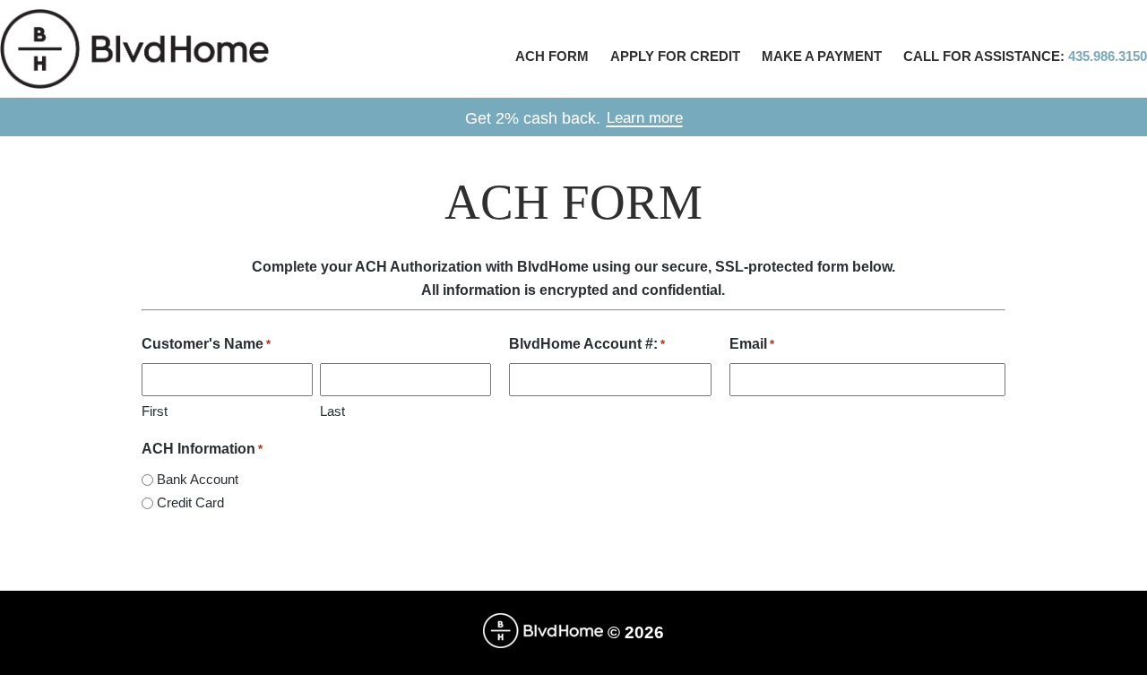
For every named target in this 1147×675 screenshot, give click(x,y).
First (155, 411)
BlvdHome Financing (134, 49)
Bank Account (197, 479)
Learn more (645, 117)
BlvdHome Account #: (587, 343)
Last (332, 411)
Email (751, 343)
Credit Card (190, 502)
